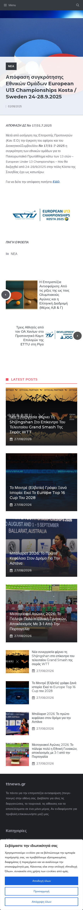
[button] (77, 5)
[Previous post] (5, 294)
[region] (41, 874)
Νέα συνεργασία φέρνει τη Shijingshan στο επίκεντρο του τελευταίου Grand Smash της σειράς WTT (53, 658)
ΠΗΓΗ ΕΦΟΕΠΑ (17, 242)
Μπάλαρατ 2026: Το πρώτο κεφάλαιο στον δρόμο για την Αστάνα (35, 558)
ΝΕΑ (11, 66)
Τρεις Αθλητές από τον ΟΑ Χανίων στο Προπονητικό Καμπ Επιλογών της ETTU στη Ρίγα (29, 335)
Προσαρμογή (41, 891)
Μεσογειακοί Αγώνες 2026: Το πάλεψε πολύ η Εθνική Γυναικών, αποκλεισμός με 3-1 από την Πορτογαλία (54, 751)
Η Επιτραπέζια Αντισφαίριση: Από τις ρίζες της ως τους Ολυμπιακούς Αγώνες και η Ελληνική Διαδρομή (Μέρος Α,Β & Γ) (54, 295)
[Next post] (77, 335)
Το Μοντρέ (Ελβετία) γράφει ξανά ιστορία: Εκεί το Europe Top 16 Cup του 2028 (38, 492)
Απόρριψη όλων (41, 901)
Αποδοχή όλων (41, 881)
